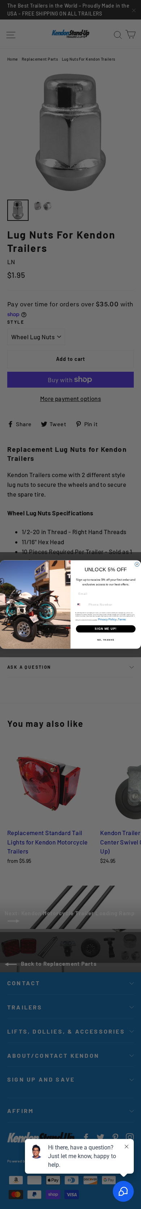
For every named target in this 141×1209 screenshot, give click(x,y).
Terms (122, 619)
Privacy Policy (107, 619)
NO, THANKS (106, 639)
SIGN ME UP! (106, 628)
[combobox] (81, 604)
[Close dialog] (137, 564)
